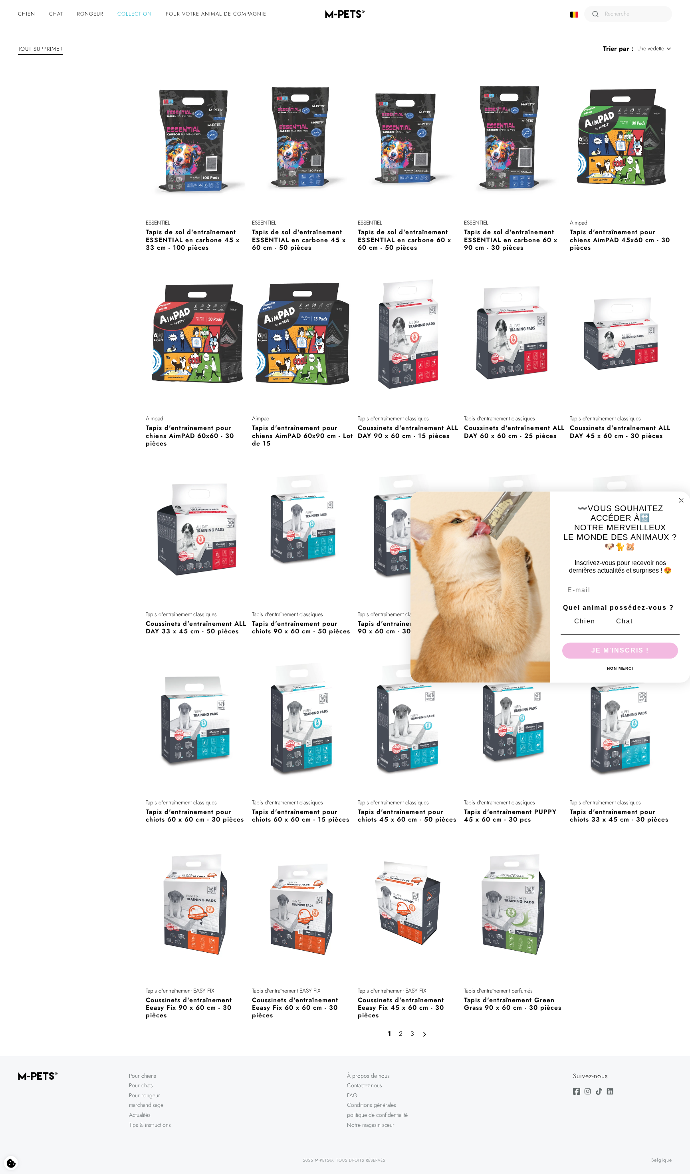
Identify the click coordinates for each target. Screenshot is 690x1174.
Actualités (140, 1115)
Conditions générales (371, 1105)
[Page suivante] (426, 1035)
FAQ (352, 1095)
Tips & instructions (150, 1125)
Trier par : (618, 48)
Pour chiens (142, 1076)
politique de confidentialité (377, 1115)
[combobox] (654, 49)
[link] (389, 1034)
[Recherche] (595, 14)
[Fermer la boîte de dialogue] (681, 500)
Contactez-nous (364, 1085)
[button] (27, 14)
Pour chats (141, 1085)
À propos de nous (368, 1076)
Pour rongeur (144, 1095)
